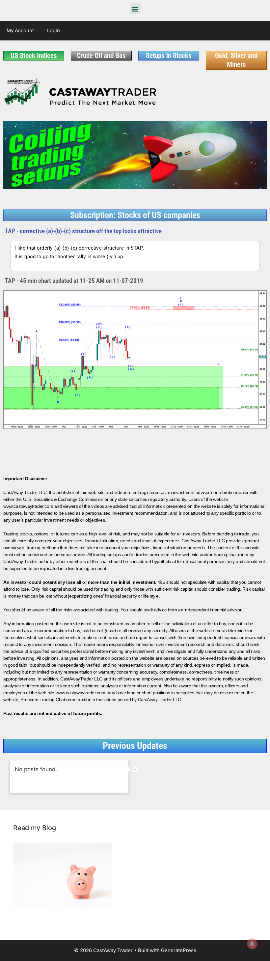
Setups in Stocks (169, 56)
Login (53, 30)
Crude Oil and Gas (101, 56)
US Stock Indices (34, 56)
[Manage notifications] (252, 944)
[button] (135, 8)
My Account (20, 30)
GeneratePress (178, 950)
